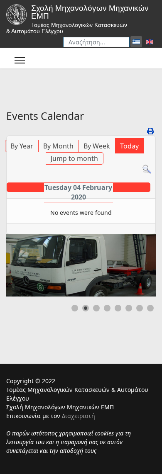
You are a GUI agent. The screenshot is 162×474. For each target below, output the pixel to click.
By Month (58, 146)
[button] (130, 265)
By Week (96, 146)
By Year (21, 146)
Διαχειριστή (78, 416)
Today (129, 146)
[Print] (150, 131)
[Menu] (20, 60)
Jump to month (74, 158)
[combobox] (96, 42)
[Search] (146, 169)
